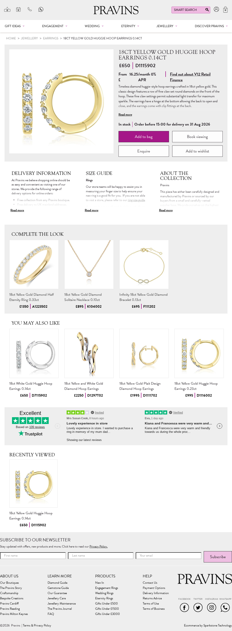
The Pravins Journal (60, 609)
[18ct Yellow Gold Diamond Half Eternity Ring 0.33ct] (34, 264)
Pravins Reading (10, 609)
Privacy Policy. (98, 546)
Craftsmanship (9, 593)
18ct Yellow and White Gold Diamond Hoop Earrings (83, 386)
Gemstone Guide (58, 588)
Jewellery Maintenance (62, 603)
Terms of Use (151, 603)
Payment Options (154, 588)
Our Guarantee (57, 593)
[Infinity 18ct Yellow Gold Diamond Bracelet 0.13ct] (144, 264)
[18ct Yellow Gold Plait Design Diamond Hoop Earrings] (144, 353)
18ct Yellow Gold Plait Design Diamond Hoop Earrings (140, 386)
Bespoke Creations (11, 598)
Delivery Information (156, 593)
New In (99, 583)
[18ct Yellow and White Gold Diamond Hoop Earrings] (89, 353)
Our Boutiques (9, 583)
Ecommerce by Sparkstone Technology (208, 625)
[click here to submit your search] (207, 11)
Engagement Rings (106, 588)
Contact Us (150, 583)
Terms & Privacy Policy (37, 625)
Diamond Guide (57, 583)
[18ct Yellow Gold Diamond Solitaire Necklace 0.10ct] (89, 264)
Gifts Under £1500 (107, 609)
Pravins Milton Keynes (14, 614)
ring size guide (136, 200)
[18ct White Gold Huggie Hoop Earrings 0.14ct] (34, 353)
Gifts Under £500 (106, 603)
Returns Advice (152, 598)
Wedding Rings (104, 593)
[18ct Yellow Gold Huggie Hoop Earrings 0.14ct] (33, 484)
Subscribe (218, 557)
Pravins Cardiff (9, 603)
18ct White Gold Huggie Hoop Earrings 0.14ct (30, 386)
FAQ (51, 614)
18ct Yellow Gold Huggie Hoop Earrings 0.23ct (196, 386)
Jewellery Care (57, 598)
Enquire (143, 151)
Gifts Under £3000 (107, 614)
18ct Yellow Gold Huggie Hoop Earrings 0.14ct (31, 515)
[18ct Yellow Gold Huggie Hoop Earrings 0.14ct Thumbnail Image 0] (61, 101)
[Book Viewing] (18, 9)
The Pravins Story (11, 588)
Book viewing (197, 136)
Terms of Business (154, 609)
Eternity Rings (104, 598)
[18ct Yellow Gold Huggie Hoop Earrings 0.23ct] (199, 353)
